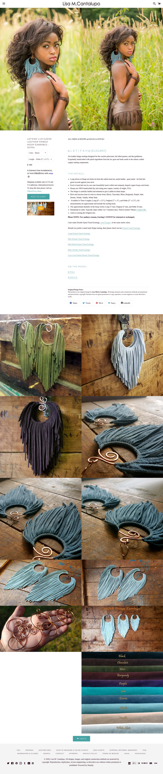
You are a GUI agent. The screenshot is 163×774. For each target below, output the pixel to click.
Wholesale (140, 753)
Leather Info (45, 750)
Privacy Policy (90, 753)
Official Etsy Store (34, 191)
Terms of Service (111, 753)
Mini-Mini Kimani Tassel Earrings (81, 244)
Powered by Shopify (85, 765)
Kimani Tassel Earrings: (131, 228)
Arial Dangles (105, 223)
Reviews (29, 750)
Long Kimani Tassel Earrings (79, 233)
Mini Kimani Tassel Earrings (78, 239)
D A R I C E (72, 277)
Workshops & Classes (27, 753)
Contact (60, 753)
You (18, 750)
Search (46, 753)
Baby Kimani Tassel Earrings (79, 250)
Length (31, 159)
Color (31, 153)
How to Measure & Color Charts (72, 750)
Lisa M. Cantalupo (58, 759)
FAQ (144, 750)
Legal (127, 753)
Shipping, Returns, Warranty (123, 750)
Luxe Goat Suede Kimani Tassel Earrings (83, 255)
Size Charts (98, 750)
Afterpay (73, 753)
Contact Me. (141, 210)
